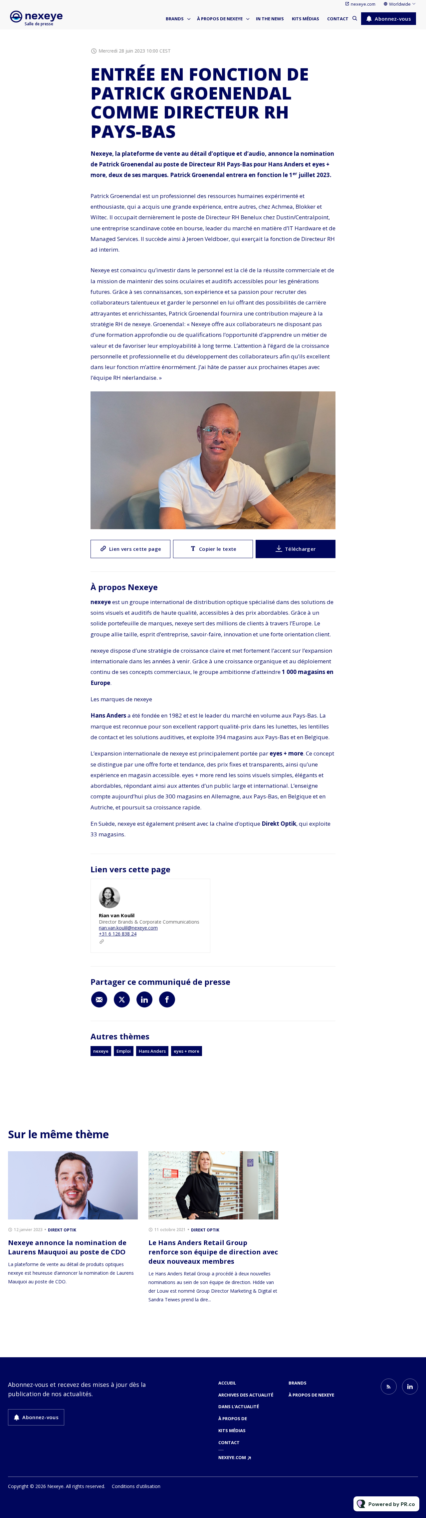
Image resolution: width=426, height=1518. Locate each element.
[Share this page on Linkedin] (144, 999)
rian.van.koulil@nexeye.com (128, 928)
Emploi (123, 1051)
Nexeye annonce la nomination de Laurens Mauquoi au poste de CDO (67, 1247)
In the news (270, 19)
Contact (337, 19)
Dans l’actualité (238, 1407)
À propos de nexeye (220, 19)
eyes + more (186, 1051)
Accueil (227, 1383)
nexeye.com (363, 4)
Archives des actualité (245, 1395)
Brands (175, 19)
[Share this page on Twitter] (122, 999)
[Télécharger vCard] (198, 890)
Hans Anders (152, 1051)
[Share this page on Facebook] (167, 999)
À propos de (232, 1418)
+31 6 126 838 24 (117, 934)
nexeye (100, 1051)
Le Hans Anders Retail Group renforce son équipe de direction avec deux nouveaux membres (213, 1252)
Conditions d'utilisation (136, 1486)
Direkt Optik (62, 1230)
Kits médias (305, 19)
